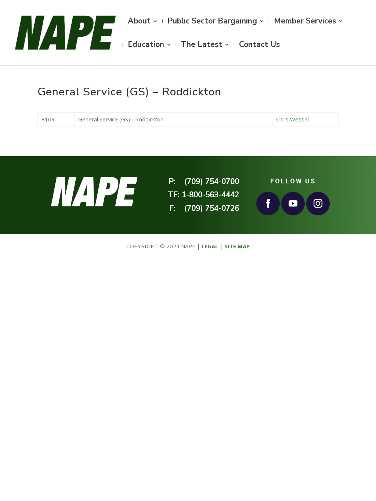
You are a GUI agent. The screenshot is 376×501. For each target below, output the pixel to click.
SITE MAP (237, 246)
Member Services (305, 22)
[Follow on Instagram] (318, 203)
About (139, 22)
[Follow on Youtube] (293, 203)
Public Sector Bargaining (212, 22)
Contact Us (259, 46)
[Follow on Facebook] (268, 203)
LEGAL (210, 246)
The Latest (201, 46)
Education (146, 46)
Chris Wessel (292, 119)
